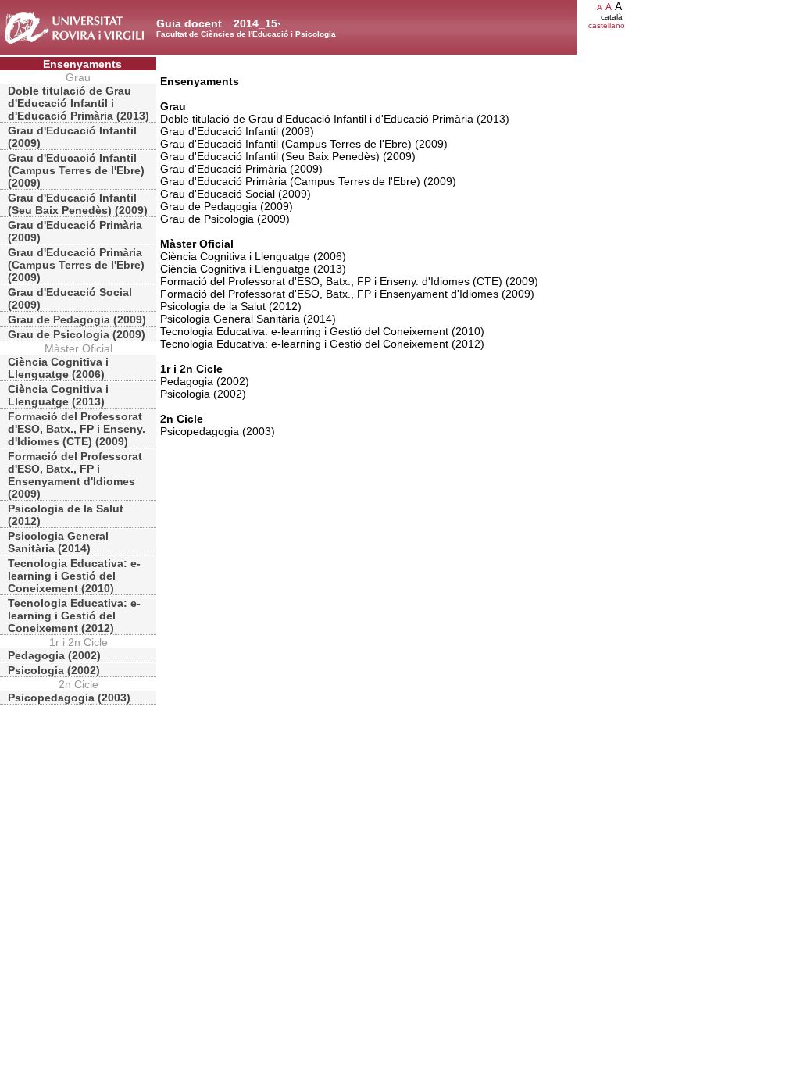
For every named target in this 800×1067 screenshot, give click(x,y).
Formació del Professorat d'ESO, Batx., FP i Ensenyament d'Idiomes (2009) (75, 475)
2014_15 (255, 23)
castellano (606, 25)
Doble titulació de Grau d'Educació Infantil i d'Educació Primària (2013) (78, 103)
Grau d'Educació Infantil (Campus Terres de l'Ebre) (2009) (76, 170)
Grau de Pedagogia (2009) (77, 319)
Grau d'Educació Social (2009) (70, 298)
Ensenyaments (82, 64)
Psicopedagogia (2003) (69, 697)
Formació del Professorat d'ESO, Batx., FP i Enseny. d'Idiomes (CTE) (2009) (76, 429)
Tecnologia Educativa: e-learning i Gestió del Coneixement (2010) (74, 575)
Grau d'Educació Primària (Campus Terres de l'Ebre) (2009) (76, 265)
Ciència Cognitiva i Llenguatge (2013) (58, 395)
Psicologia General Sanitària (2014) (58, 542)
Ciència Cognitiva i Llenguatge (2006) (58, 367)
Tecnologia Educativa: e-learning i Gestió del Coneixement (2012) (74, 615)
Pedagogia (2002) (54, 655)
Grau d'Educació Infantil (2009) (72, 136)
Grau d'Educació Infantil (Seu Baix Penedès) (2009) (78, 203)
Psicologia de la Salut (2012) (65, 514)
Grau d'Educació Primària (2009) (75, 231)
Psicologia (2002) (54, 670)
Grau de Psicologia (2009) (76, 334)
